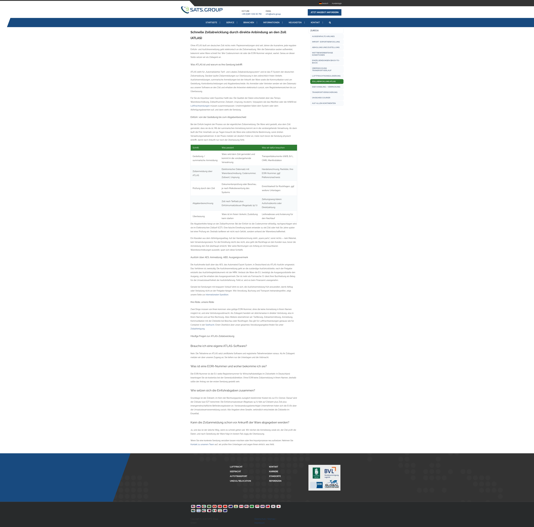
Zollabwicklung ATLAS (324, 81)
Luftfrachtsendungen (200, 106)
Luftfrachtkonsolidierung (326, 76)
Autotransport (238, 476)
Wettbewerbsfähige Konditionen (322, 54)
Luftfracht (236, 467)
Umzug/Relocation (240, 481)
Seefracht (210, 325)
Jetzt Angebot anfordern (325, 12)
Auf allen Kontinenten (324, 103)
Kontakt (273, 467)
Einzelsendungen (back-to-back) (326, 61)
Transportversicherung (324, 92)
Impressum (259, 523)
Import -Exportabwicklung (326, 42)
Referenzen (275, 481)
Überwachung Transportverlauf (322, 69)
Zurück (314, 30)
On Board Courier (321, 98)
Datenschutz (260, 519)
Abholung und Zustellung (325, 47)
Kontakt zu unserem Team (202, 444)
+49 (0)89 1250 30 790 (252, 14)
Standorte (275, 476)
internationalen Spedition (217, 295)
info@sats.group (273, 14)
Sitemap (271, 519)
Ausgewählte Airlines (323, 36)
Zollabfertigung (198, 329)
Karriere (273, 471)
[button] (330, 22)
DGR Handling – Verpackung (326, 87)
